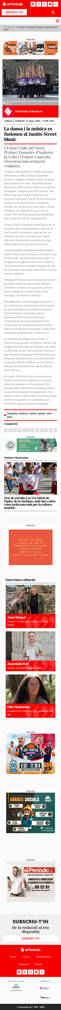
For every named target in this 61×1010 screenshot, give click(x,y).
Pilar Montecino (18, 707)
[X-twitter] (38, 4)
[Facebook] (33, 4)
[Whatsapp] (55, 4)
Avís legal (38, 964)
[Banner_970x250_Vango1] (30, 54)
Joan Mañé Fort (18, 664)
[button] (53, 12)
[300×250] (30, 566)
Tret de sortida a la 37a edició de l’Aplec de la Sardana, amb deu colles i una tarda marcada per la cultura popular (30, 503)
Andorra (23, 413)
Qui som (13, 957)
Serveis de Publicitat (43, 957)
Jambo (41, 413)
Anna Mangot (16, 617)
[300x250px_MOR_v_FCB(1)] (30, 773)
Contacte (26, 957)
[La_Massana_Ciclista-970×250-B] (30, 451)
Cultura (12, 27)
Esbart (33, 413)
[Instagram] (44, 4)
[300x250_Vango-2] (30, 832)
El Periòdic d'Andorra (28, 111)
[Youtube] (50, 4)
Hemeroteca (24, 964)
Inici (5, 27)
